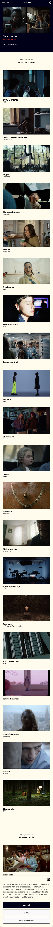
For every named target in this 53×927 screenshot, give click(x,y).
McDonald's (6, 514)
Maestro (7, 512)
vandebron (6, 214)
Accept (26, 905)
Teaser (6, 771)
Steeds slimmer (11, 212)
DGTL (4, 102)
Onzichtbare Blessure (15, 137)
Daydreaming (10, 362)
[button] (48, 879)
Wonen (6, 250)
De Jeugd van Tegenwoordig (12, 626)
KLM (4, 589)
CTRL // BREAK (10, 100)
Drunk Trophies (11, 699)
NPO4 (5, 811)
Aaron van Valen (9, 39)
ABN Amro (6, 177)
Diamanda (8, 809)
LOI (4, 364)
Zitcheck (8, 875)
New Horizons (10, 324)
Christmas (8, 437)
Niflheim (5, 773)
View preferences (27, 920)
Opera (6, 474)
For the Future (11, 661)
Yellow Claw (6, 736)
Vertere (7, 399)
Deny (26, 912)
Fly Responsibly (11, 586)
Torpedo (7, 624)
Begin (6, 175)
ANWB (5, 476)
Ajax (4, 663)
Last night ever (11, 734)
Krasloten (6, 439)
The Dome (8, 287)
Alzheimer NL (10, 549)
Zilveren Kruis (12, 44)
